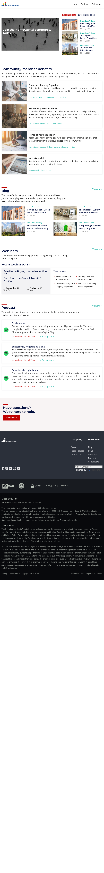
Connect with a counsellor (55, 97)
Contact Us (76, 454)
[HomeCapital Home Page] (10, 4)
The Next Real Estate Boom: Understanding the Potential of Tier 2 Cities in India (88, 49)
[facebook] (3, 468)
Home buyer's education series (61, 147)
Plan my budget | (36, 97)
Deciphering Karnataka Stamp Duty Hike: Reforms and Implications (90, 227)
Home (75, 4)
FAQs (90, 450)
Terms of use (64, 486)
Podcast (85, 4)
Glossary (92, 454)
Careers (74, 447)
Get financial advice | (38, 123)
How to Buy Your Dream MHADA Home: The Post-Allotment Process (88, 24)
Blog (90, 447)
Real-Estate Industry (87, 45)
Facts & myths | (35, 170)
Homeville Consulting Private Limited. (86, 573)
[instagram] (14, 468)
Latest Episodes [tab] (86, 14)
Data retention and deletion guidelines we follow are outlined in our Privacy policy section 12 (41, 520)
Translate (95, 469)
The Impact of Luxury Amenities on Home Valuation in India (88, 36)
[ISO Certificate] (8, 486)
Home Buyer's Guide (87, 21)
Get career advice (54, 123)
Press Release (77, 450)
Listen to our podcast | (38, 147)
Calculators (97, 4)
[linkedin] (10, 468)
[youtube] (19, 468)
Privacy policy (50, 486)
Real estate (47, 170)
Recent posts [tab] (69, 14)
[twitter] (6, 468)
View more (97, 189)
